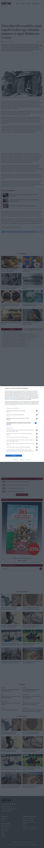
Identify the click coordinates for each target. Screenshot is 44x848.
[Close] (42, 388)
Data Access (22, 459)
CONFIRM (14, 455)
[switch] (36, 410)
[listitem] (22, 408)
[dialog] (22, 424)
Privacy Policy (28, 459)
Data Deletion (15, 459)
